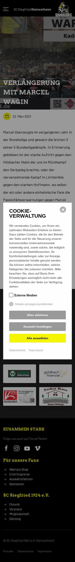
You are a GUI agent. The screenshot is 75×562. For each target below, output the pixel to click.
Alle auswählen (37, 338)
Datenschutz (17, 350)
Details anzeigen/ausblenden (34, 304)
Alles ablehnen (37, 315)
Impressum (36, 350)
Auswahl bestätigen (37, 326)
